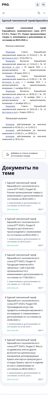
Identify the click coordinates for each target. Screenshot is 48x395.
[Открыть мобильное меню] (43, 4)
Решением (10, 52)
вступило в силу (10, 58)
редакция (10, 124)
